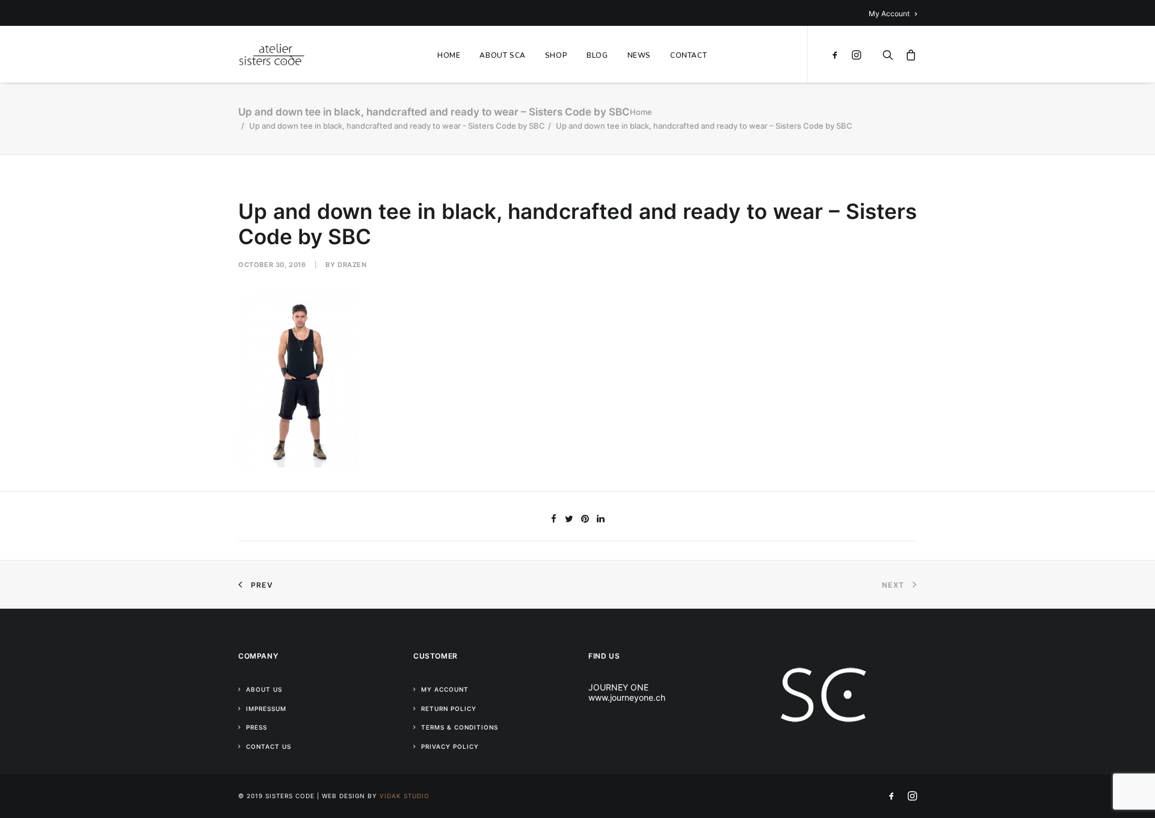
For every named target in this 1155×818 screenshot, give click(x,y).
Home (641, 112)
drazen (352, 264)
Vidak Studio (405, 795)
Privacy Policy (450, 746)
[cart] (908, 54)
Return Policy (448, 708)
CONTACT (688, 55)
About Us (264, 689)
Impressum (266, 708)
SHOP (556, 55)
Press (256, 727)
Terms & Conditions (459, 727)
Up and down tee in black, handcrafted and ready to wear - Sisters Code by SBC (397, 126)
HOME (448, 55)
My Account (889, 13)
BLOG (597, 55)
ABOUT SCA (502, 55)
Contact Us (268, 746)
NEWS (639, 55)
